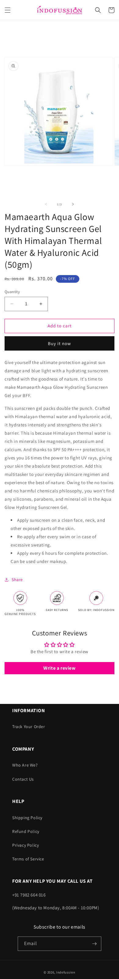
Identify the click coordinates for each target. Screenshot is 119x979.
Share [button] (17, 579)
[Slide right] (73, 204)
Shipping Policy (27, 817)
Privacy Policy (25, 845)
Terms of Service (28, 859)
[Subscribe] (94, 944)
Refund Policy (25, 831)
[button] (7, 10)
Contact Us (23, 779)
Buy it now (59, 343)
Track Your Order (28, 726)
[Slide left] (46, 204)
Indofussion (65, 972)
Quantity (12, 291)
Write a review (59, 668)
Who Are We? (25, 765)
